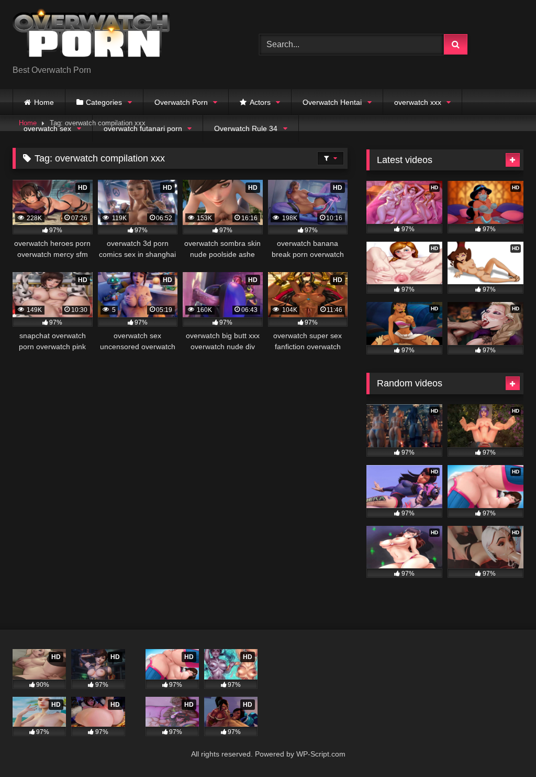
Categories (104, 102)
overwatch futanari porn (143, 128)
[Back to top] (503, 746)
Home (44, 102)
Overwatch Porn (181, 102)
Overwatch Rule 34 (245, 128)
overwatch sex (47, 128)
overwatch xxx (417, 102)
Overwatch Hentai (332, 102)
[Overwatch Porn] (120, 36)
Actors (260, 102)
